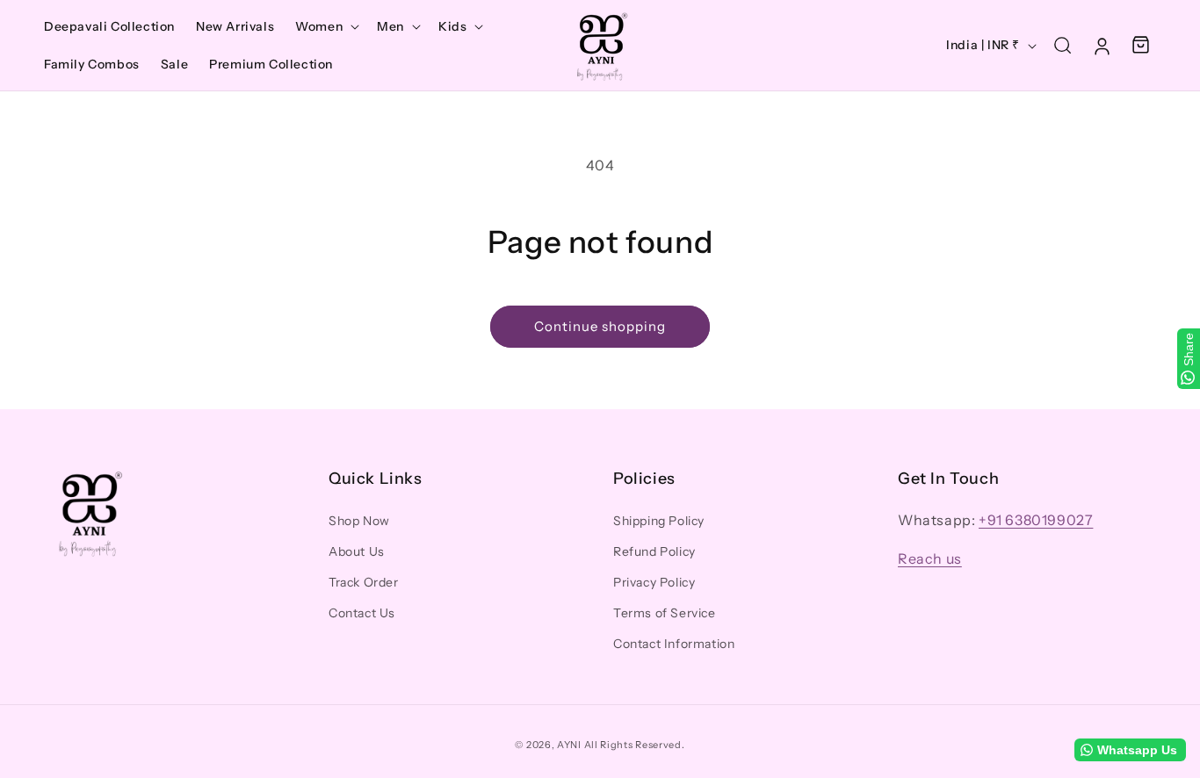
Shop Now (359, 521)
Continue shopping (600, 326)
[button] (325, 26)
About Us (357, 551)
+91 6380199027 (1036, 520)
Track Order (364, 582)
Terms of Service (664, 613)
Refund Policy (654, 551)
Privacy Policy (654, 582)
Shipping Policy (659, 521)
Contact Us (362, 613)
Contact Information (673, 644)
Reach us (930, 558)
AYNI (569, 744)
